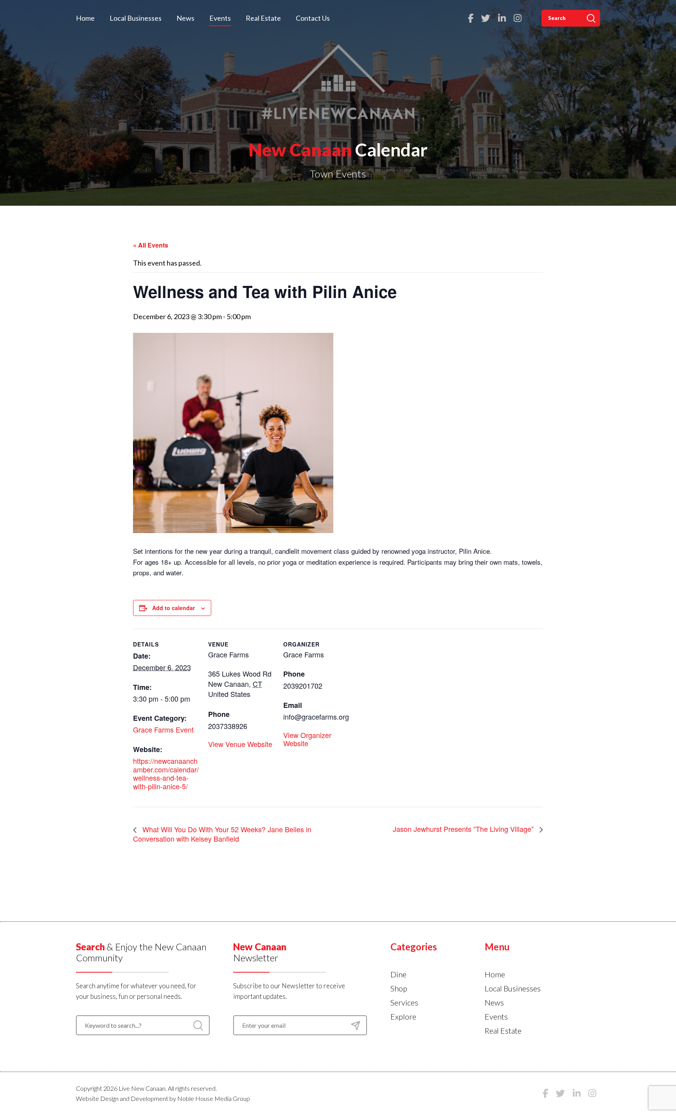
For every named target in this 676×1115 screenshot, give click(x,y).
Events (220, 18)
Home (85, 18)
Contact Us (313, 18)
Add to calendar (173, 608)
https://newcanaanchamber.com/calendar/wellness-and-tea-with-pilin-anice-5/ (166, 773)
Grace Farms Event (163, 729)
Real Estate (263, 18)
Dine (398, 974)
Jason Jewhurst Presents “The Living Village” (464, 829)
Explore (403, 1016)
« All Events (150, 245)
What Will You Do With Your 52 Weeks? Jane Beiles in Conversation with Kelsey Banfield (222, 834)
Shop (398, 988)
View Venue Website (240, 744)
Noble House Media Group (213, 1098)
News (185, 18)
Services (404, 1002)
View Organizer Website (307, 739)
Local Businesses (136, 18)
